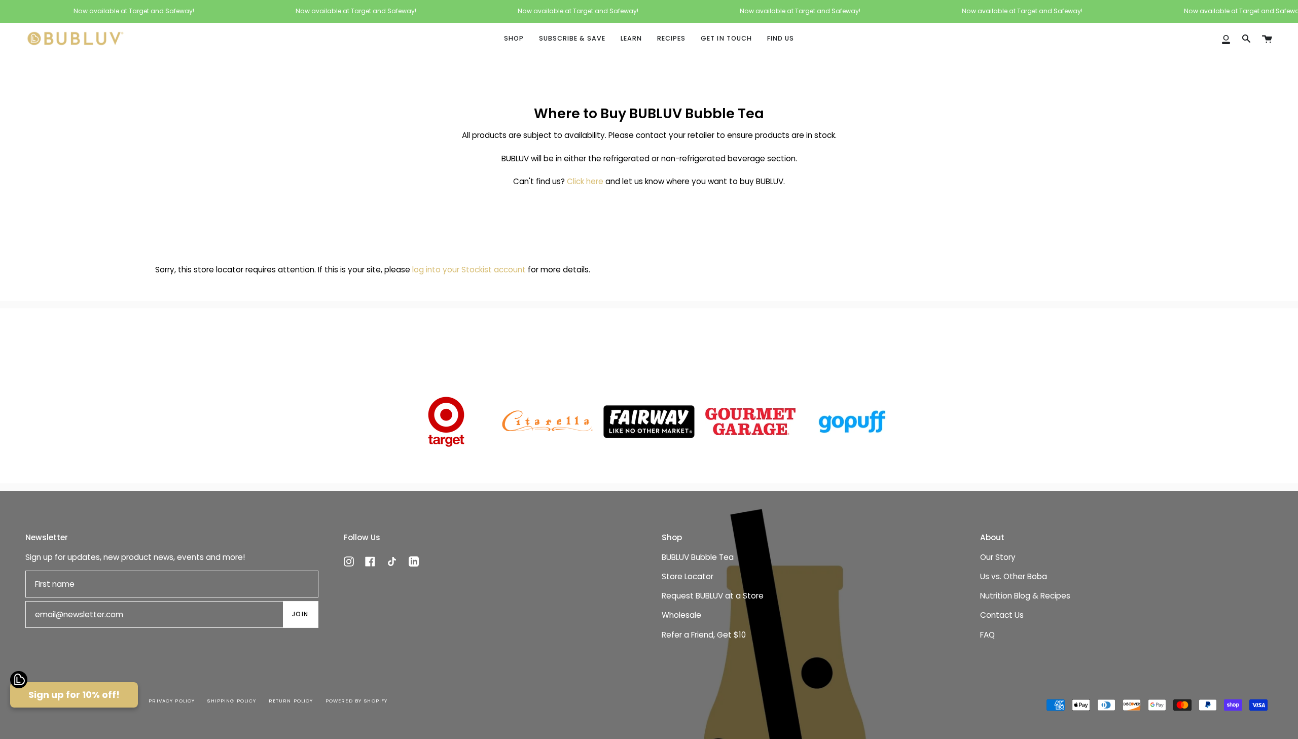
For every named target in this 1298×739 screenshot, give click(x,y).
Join (300, 614)
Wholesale (681, 615)
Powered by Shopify (357, 700)
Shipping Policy (231, 700)
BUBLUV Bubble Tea (698, 557)
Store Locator (687, 576)
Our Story (998, 557)
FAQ (987, 634)
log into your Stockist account (469, 269)
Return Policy (291, 700)
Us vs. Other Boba (1013, 576)
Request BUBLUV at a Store (713, 595)
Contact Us (1002, 615)
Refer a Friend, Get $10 (704, 634)
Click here (585, 182)
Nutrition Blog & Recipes (1025, 595)
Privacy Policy (172, 700)
